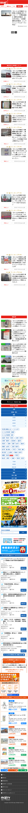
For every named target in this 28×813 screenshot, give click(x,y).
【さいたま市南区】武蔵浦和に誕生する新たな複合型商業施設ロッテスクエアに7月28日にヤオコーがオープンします (19, 74)
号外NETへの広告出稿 (7, 783)
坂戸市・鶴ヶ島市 (6, 449)
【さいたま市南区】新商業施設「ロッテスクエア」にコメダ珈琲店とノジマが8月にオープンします (19, 90)
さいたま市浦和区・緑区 (7, 435)
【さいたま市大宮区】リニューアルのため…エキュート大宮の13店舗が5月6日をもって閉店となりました (19, 216)
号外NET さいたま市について (8, 792)
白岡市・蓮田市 (5, 440)
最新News (9, 6)
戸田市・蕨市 (21, 449)
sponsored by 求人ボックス (20, 555)
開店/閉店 (20, 6)
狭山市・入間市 (5, 458)
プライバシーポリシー (7, 789)
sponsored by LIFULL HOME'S (20, 697)
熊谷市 (22, 443)
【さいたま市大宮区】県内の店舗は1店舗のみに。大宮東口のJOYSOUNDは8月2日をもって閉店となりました (19, 278)
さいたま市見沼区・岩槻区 (8, 432)
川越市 (13, 458)
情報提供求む (5, 780)
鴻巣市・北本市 (5, 446)
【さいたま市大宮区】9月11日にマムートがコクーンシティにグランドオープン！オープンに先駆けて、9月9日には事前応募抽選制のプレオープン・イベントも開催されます (19, 371)
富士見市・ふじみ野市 (7, 452)
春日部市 (14, 440)
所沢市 (17, 455)
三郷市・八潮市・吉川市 (13, 443)
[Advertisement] (14, 49)
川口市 (14, 449)
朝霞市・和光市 (7, 455)
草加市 (3, 443)
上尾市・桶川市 (15, 446)
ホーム (3, 774)
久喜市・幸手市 (19, 438)
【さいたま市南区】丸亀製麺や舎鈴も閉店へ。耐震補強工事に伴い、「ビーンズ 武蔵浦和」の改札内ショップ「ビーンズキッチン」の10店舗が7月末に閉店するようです (19, 135)
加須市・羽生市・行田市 (7, 438)
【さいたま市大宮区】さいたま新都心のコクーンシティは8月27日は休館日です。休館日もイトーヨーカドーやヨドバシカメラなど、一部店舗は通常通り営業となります (19, 335)
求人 (14, 6)
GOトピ (2, 6)
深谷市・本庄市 (20, 458)
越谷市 (19, 440)
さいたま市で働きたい (8, 555)
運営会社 (4, 777)
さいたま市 (16, 429)
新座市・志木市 (18, 452)
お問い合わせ (5, 786)
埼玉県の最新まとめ (6, 429)
